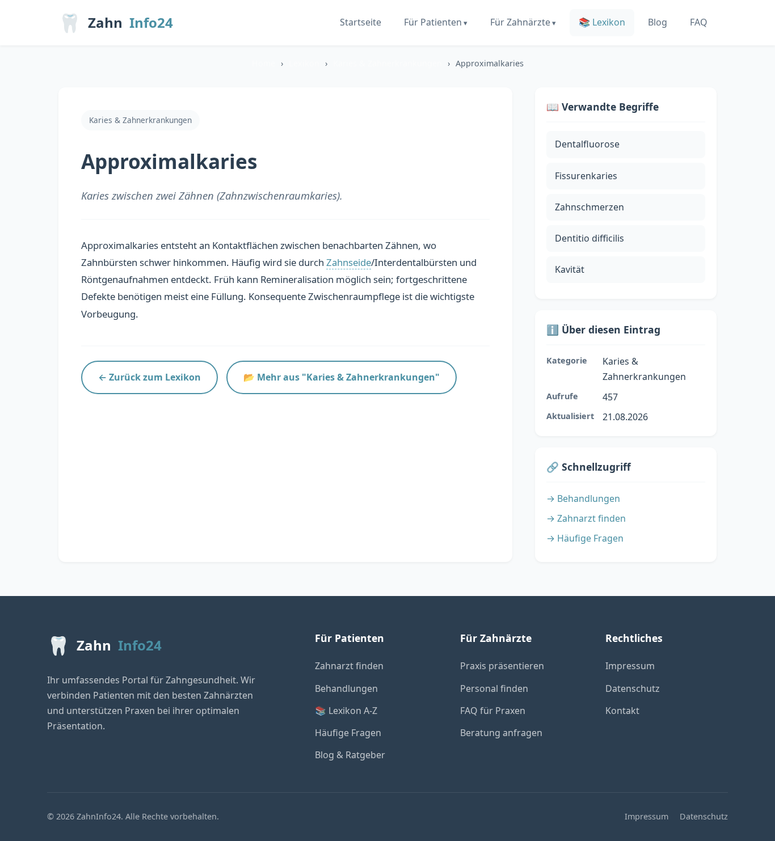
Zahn (115, 22)
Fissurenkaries (586, 176)
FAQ (698, 22)
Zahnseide (348, 262)
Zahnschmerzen (589, 207)
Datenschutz (632, 688)
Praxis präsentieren (502, 666)
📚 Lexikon (602, 22)
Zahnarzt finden (349, 666)
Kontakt (622, 710)
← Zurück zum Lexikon (149, 377)
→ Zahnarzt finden (586, 518)
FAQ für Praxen (492, 710)
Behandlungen (346, 688)
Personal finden (494, 688)
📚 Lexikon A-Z (346, 710)
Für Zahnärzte (520, 22)
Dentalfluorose (587, 144)
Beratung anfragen (501, 732)
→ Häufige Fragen (585, 538)
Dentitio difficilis (589, 238)
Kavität (569, 269)
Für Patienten (433, 22)
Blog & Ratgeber (350, 755)
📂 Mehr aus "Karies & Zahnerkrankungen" (341, 377)
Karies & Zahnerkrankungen (387, 63)
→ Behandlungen (583, 498)
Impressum (630, 666)
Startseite (360, 22)
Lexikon (304, 63)
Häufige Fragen (348, 732)
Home (263, 63)
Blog (657, 22)
